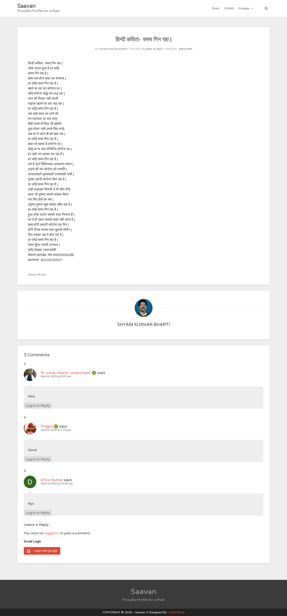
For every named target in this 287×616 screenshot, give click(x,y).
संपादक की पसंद (38, 275)
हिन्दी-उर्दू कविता (185, 49)
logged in (51, 533)
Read (215, 8)
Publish (229, 8)
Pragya (49, 426)
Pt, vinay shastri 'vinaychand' (68, 372)
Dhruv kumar (52, 479)
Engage (244, 8)
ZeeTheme (177, 612)
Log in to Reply (38, 406)
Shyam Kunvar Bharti (113, 49)
